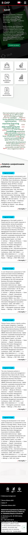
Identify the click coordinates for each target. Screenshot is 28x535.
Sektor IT (4, 503)
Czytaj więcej (17, 531)
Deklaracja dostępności (9, 496)
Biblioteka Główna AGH (8, 505)
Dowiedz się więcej (14, 45)
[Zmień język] (20, 3)
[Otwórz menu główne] (25, 3)
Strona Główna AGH (8, 500)
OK (24, 527)
